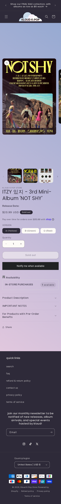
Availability (13, 277)
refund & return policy (18, 380)
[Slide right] (57, 176)
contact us (12, 387)
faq (8, 373)
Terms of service (32, 496)
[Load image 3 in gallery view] (46, 176)
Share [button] (8, 327)
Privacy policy (43, 491)
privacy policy (14, 394)
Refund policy (27, 491)
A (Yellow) (12, 231)
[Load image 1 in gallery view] (15, 176)
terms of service (15, 402)
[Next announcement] (55, 5)
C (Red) (50, 231)
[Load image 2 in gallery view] (30, 176)
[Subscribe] (51, 432)
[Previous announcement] (5, 5)
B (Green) (32, 231)
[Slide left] (3, 176)
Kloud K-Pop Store (28, 487)
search (10, 366)
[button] (6, 16)
